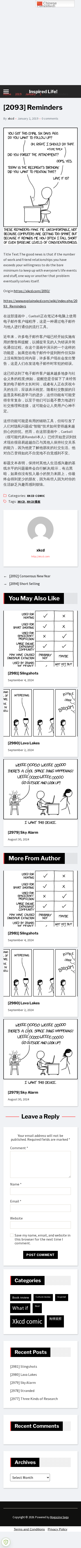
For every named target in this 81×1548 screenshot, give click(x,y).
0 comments (50, 118)
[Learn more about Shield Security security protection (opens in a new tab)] (6, 1542)
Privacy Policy (57, 1529)
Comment (19, 1148)
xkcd (11, 118)
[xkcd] (40, 530)
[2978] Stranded (22, 1390)
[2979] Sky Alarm (23, 832)
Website (16, 1218)
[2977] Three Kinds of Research (34, 1398)
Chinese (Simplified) (47, 4)
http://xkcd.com (40, 556)
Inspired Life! (43, 91)
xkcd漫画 (33, 501)
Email (15, 1201)
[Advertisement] (40, 42)
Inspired (61, 1296)
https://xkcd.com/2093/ (32, 291)
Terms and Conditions (29, 1529)
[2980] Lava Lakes (24, 743)
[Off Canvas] (6, 91)
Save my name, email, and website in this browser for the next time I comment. (42, 1239)
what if (20, 1308)
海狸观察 (55, 1319)
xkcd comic (36, 495)
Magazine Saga (59, 1517)
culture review (43, 1296)
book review (20, 1297)
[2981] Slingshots (23, 673)
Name (16, 1184)
